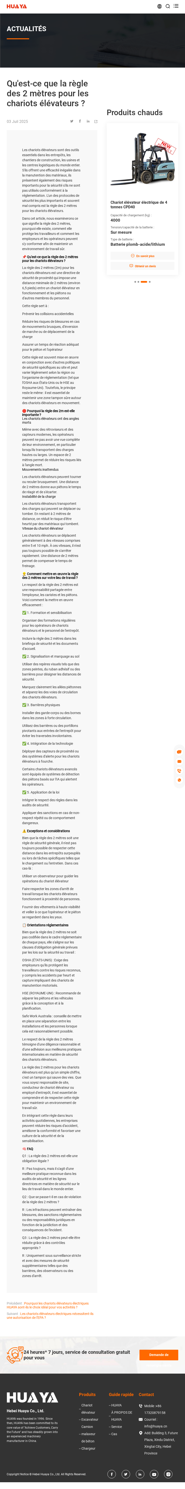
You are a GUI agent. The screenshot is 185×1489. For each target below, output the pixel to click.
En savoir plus (142, 256)
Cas (114, 1434)
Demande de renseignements (159, 1356)
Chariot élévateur (88, 1408)
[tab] (135, 282)
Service (116, 1427)
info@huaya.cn (155, 1426)
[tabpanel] (142, 199)
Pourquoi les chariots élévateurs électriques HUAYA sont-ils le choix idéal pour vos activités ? (48, 1305)
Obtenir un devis (142, 266)
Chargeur (88, 1448)
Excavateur (89, 1419)
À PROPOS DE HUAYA (121, 1416)
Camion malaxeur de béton (88, 1434)
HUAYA (116, 1405)
